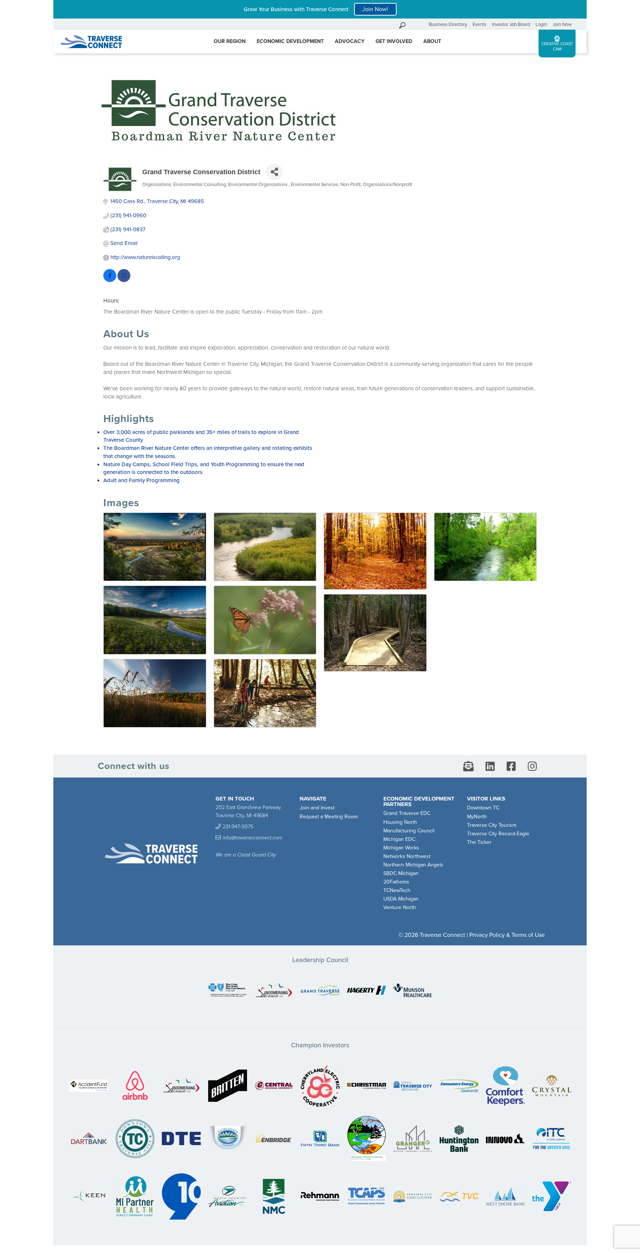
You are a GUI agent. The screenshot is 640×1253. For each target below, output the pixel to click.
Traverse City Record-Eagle (498, 834)
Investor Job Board (511, 24)
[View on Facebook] (109, 280)
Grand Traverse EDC (406, 813)
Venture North (399, 907)
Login (541, 24)
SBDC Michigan (401, 873)
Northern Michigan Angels (413, 865)
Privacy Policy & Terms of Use (507, 935)
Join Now (562, 24)
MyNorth (477, 816)
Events (479, 24)
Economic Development (290, 41)
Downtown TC (483, 808)
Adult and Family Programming (141, 480)
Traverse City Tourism (491, 825)
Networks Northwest (406, 856)
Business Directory (448, 24)
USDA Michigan (401, 899)
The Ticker (479, 842)
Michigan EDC (399, 839)
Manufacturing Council (408, 831)
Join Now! (375, 9)
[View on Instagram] (123, 280)
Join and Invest (317, 808)
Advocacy (349, 41)
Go (421, 24)
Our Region (230, 41)
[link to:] (227, 990)
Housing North (400, 822)
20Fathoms (396, 882)
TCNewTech (396, 890)
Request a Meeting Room (329, 816)
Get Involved (394, 41)
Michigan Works (401, 848)
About (432, 41)
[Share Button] (274, 171)
